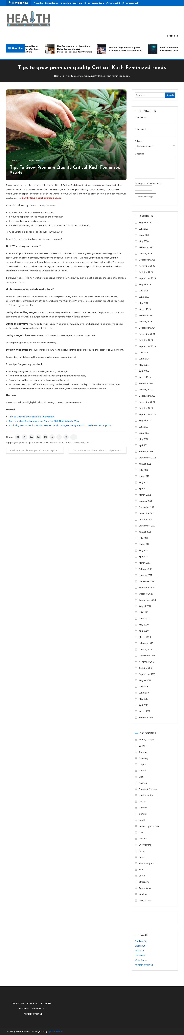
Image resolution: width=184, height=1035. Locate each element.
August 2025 (145, 284)
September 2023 (147, 414)
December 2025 (147, 259)
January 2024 (146, 389)
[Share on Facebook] (17, 437)
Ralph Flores (34, 160)
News (141, 851)
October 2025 (146, 272)
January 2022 (145, 501)
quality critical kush (75, 442)
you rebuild (114, 3)
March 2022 (145, 494)
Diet (141, 776)
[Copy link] (73, 437)
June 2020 (144, 618)
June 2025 (144, 296)
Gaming (143, 807)
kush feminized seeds (54, 442)
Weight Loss (145, 900)
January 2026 (146, 253)
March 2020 (145, 637)
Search (171, 35)
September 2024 (147, 346)
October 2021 (145, 519)
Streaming (144, 882)
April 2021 (143, 556)
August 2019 (145, 680)
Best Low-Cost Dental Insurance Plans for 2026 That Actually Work (44, 420)
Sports (142, 875)
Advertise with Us (144, 964)
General (143, 813)
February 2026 (146, 247)
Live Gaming (145, 844)
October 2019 (145, 668)
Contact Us (141, 941)
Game (142, 801)
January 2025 (145, 321)
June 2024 (144, 358)
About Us (139, 950)
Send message (145, 196)
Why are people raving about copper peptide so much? (38, 450)
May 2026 (144, 241)
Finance (143, 783)
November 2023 (147, 402)
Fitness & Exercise (148, 789)
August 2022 (145, 463)
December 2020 (147, 581)
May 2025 (143, 303)
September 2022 (147, 457)
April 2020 (144, 630)
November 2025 (147, 266)
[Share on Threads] (66, 437)
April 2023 (143, 445)
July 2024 (143, 352)
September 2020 (147, 600)
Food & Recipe (146, 795)
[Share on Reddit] (52, 437)
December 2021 (147, 507)
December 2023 (147, 395)
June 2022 (144, 476)
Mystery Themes (55, 1031)
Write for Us (141, 959)
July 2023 (143, 426)
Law (141, 832)
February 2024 (146, 383)
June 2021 (144, 544)
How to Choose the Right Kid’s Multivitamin (31, 416)
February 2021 (146, 569)
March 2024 (145, 377)
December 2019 (147, 655)
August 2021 (145, 532)
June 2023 (144, 433)
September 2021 (147, 525)
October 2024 (146, 340)
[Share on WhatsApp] (38, 437)
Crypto (142, 764)
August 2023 (145, 420)
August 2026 (145, 222)
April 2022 (143, 488)
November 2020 (147, 587)
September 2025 (147, 278)
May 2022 (143, 482)
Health (39, 442)
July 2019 (143, 686)
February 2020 (146, 643)
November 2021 (146, 513)
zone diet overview (72, 3)
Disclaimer (140, 955)
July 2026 (143, 228)
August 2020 (145, 606)
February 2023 (146, 451)
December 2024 (147, 327)
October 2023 (146, 408)
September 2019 (147, 674)
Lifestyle (143, 838)
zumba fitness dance (47, 3)
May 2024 (144, 365)
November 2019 (146, 661)
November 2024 (147, 334)
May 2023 (143, 439)
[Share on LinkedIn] (31, 437)
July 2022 (143, 470)
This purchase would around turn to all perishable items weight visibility (99, 450)
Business (143, 745)
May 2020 (144, 624)
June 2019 (144, 692)
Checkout (140, 945)
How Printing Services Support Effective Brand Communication (116, 49)
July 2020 (143, 612)
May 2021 (143, 550)
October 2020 (146, 593)
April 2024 (144, 371)
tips (87, 442)
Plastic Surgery (146, 863)
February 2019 (146, 717)
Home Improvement (149, 826)
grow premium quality (24, 442)
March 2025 (145, 309)
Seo (141, 869)
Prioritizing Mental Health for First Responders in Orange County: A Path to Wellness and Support (60, 425)
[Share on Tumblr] (59, 437)
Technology (145, 888)
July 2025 (143, 290)
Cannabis (143, 752)
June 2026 (144, 235)
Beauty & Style (146, 739)
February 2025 (146, 315)
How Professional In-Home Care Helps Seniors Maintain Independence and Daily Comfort (65, 49)
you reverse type (95, 3)
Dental (142, 770)
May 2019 (143, 699)
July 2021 (143, 538)
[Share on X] (24, 437)
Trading (143, 894)
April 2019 (143, 705)
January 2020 (146, 649)
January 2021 (145, 575)
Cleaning (143, 758)
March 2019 (144, 711)
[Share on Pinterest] (45, 437)
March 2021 (144, 562)
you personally (132, 3)
